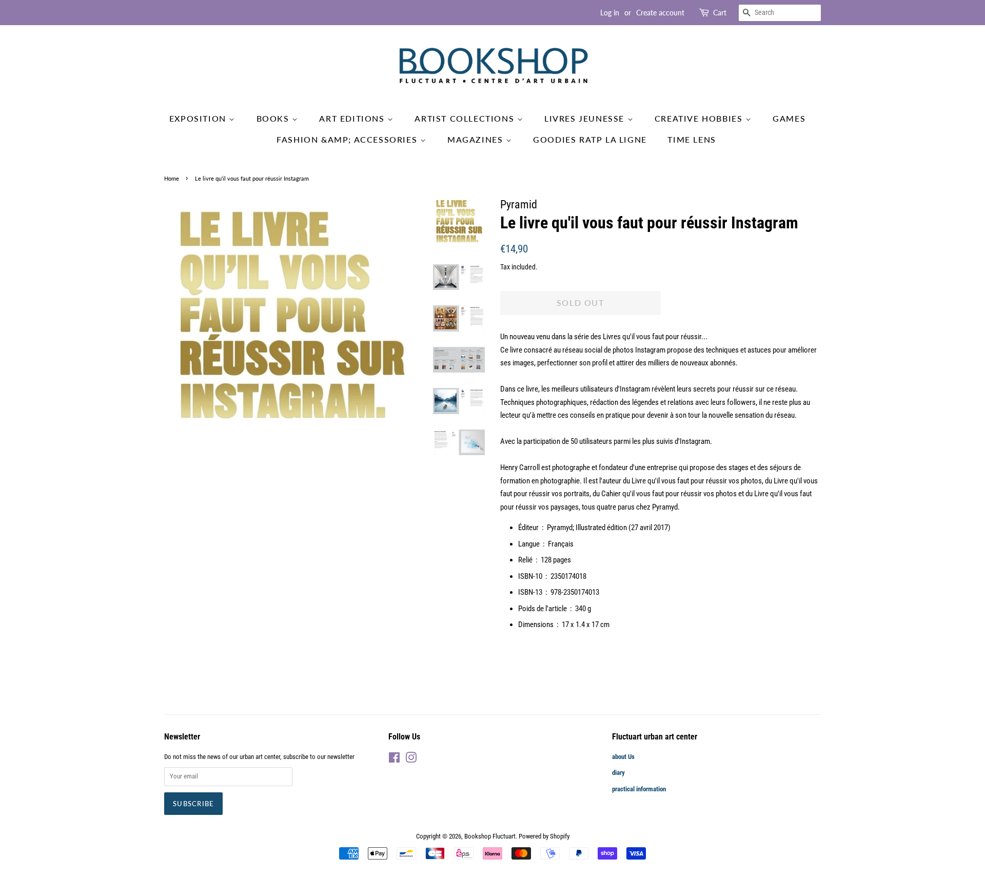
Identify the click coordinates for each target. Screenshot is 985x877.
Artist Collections (466, 118)
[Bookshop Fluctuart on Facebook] (394, 760)
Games (789, 118)
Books (274, 118)
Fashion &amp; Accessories (348, 139)
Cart (719, 12)
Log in (609, 12)
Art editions (353, 118)
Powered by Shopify (544, 836)
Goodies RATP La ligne (590, 139)
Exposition (199, 118)
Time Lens (691, 139)
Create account (660, 12)
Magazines (476, 139)
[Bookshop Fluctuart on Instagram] (411, 760)
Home (171, 178)
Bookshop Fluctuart (490, 836)
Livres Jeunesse (585, 118)
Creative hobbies (700, 118)
